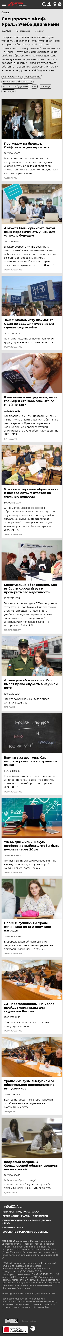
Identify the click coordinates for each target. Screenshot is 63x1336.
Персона (9, 707)
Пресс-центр (10, 1216)
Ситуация (10, 439)
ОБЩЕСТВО (10, 1111)
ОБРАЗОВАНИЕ (13, 270)
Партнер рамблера (29, 1321)
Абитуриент (12, 178)
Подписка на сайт (28, 1211)
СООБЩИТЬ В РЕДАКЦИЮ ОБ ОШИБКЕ (25, 1231)
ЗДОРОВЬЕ (10, 1192)
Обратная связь (12, 1227)
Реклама (8, 1211)
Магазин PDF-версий (34, 1216)
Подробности (13, 630)
